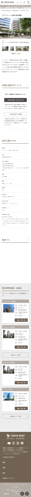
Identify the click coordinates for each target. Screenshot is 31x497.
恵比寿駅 (8, 165)
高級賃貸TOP (3, 7)
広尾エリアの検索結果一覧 (18, 7)
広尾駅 (8, 163)
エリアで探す (9, 7)
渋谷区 (6, 157)
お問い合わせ (15, 487)
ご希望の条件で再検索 (15, 114)
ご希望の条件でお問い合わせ (15, 100)
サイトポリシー (23, 485)
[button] (1, 28)
